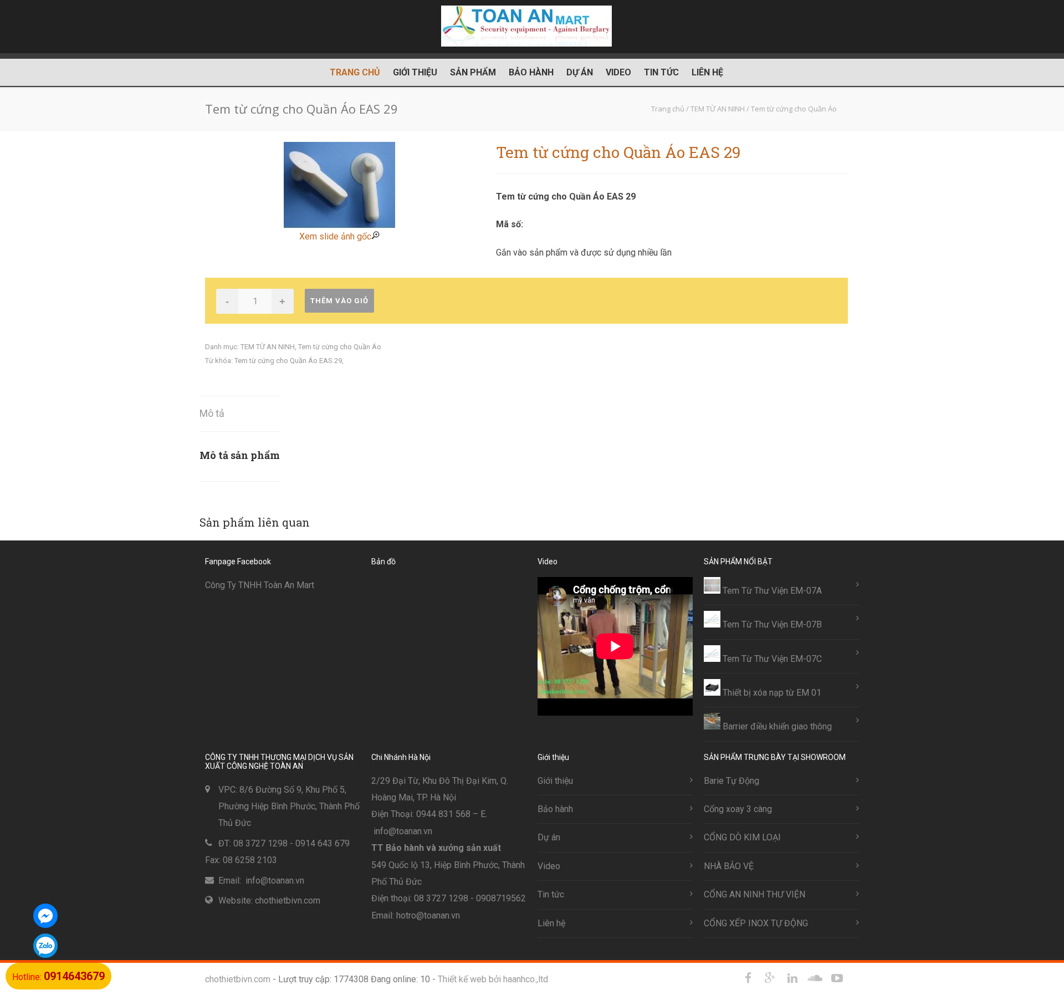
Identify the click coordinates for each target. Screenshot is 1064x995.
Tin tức (661, 72)
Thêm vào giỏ (339, 301)
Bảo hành (531, 72)
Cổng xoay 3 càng (738, 809)
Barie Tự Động (731, 780)
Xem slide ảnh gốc (335, 236)
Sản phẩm (473, 72)
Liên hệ (707, 72)
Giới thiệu (415, 72)
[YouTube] (837, 978)
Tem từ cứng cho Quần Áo (339, 347)
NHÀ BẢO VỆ (729, 866)
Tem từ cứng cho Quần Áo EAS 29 (288, 360)
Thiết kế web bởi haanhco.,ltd (493, 979)
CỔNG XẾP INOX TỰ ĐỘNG (756, 923)
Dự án (579, 72)
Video (618, 72)
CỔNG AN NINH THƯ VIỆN (754, 894)
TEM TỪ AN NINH (268, 347)
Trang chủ (355, 72)
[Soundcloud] (815, 978)
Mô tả (212, 413)
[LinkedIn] (792, 978)
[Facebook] (748, 978)
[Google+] (770, 978)
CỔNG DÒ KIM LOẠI (742, 837)
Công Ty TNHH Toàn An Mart (259, 585)
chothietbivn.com (237, 979)
